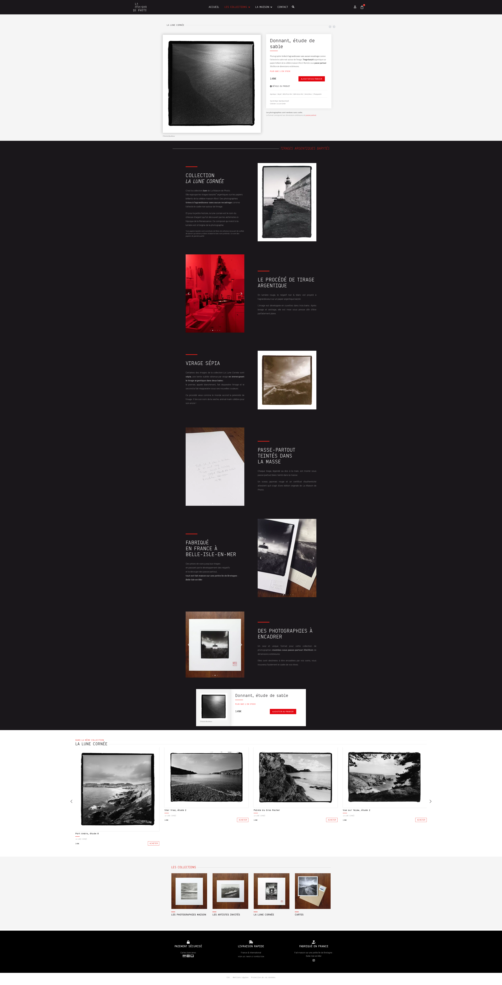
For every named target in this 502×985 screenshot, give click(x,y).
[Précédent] (330, 27)
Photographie (317, 94)
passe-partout (320, 63)
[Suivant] (333, 27)
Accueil (214, 7)
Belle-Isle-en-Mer (298, 94)
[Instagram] (313, 960)
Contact (282, 7)
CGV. (228, 977)
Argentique (273, 94)
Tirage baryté (308, 59)
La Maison (262, 7)
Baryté (279, 94)
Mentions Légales (241, 977)
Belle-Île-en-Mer (287, 94)
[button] (260, 202)
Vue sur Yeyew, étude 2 (356, 810)
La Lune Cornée (175, 25)
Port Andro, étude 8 (87, 834)
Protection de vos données (263, 977)
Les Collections (235, 7)
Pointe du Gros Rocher (267, 810)
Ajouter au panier (311, 79)
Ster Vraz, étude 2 (175, 810)
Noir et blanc (308, 94)
